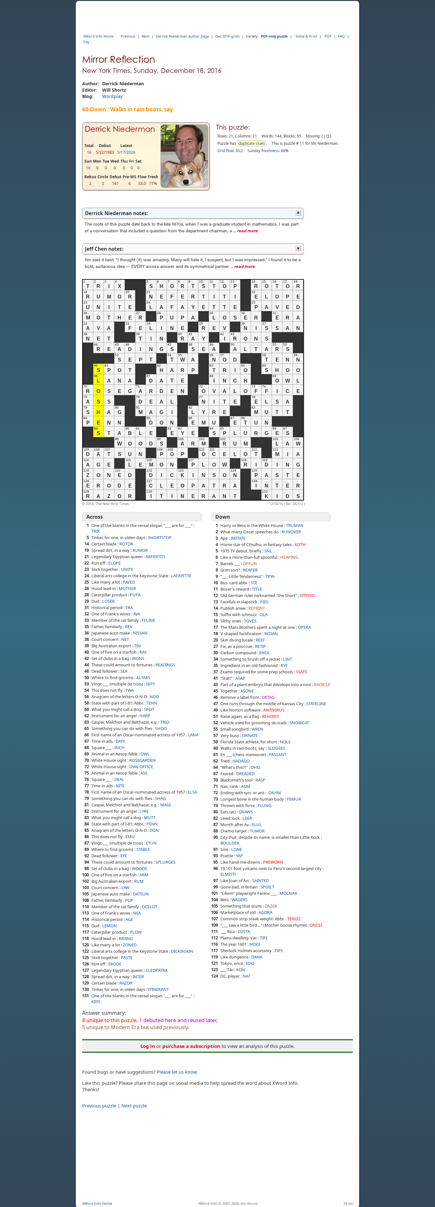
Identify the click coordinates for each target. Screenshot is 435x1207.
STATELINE (316, 703)
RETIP (260, 646)
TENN (151, 703)
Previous (128, 36)
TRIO (164, 722)
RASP (260, 780)
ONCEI (316, 925)
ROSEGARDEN (142, 760)
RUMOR (140, 550)
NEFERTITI (155, 556)
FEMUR (294, 799)
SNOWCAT (299, 723)
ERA (129, 607)
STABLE (143, 849)
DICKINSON (182, 951)
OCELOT (149, 906)
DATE (120, 741)
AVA (136, 614)
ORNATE (250, 735)
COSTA (244, 931)
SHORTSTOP (160, 537)
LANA (193, 735)
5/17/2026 (126, 152)
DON (154, 830)
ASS (143, 773)
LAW (125, 887)
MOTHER (127, 588)
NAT (246, 976)
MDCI (254, 944)
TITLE (257, 589)
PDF (328, 36)
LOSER (108, 601)
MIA (137, 913)
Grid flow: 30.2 (230, 150)
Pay (86, 41)
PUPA (135, 595)
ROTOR (126, 544)
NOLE (285, 742)
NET (125, 639)
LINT (287, 659)
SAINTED (260, 880)
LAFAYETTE (181, 576)
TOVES (250, 621)
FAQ (341, 36)
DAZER (271, 906)
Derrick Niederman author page (182, 36)
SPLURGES (165, 862)
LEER (247, 818)
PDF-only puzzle (274, 36)
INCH (119, 747)
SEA (123, 671)
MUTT (149, 817)
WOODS (139, 868)
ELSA (192, 792)
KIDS (95, 1001)
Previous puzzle (99, 1105)
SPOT (149, 709)
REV (128, 626)
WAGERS (239, 899)
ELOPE (114, 563)
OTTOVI (307, 595)
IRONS (138, 658)
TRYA (270, 576)
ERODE (114, 964)
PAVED (129, 582)
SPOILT (267, 887)
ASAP (240, 678)
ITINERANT (158, 989)
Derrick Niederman (120, 129)
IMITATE (238, 538)
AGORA (265, 912)
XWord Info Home (98, 36)
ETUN (151, 843)
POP (129, 900)
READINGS (165, 665)
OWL (145, 754)
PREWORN (273, 862)
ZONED (130, 945)
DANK (256, 957)
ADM (245, 786)
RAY (142, 652)
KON (240, 969)
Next (145, 36)
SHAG (160, 798)
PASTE (126, 957)
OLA (263, 614)
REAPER (250, 570)
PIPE (279, 950)
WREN (257, 729)
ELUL (257, 824)
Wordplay (112, 96)
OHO (255, 767)
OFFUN (250, 563)
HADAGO (241, 761)
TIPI (263, 938)
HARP (144, 716)
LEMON (109, 926)
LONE (236, 849)
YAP (239, 856)
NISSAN (140, 633)
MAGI (165, 805)
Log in (147, 1046)
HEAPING (289, 557)
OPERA (304, 627)
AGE (129, 919)
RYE (284, 665)
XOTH (300, 544)
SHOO (161, 728)
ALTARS (143, 677)
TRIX (95, 531)
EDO (250, 963)
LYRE (144, 811)
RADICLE (322, 684)
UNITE (127, 569)
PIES (264, 602)
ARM (143, 875)
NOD (154, 696)
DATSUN (141, 894)
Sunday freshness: (263, 150)
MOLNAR (288, 893)
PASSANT (277, 754)
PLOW (136, 932)
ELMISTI (228, 874)
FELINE (148, 620)
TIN (137, 646)
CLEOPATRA (157, 970)
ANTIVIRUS (273, 710)
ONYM (274, 793)
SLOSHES (276, 748)
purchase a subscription (191, 1046)
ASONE (247, 691)
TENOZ (293, 919)
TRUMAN (294, 525)
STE (254, 583)
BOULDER (229, 843)
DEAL (119, 779)
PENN (152, 824)
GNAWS (246, 812)
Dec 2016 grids (227, 36)
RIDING (126, 938)
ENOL (264, 653)
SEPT (150, 684)
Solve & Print (306, 36)
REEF (260, 640)
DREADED (245, 773)
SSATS (301, 672)
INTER (138, 976)
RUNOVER (291, 532)
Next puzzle (134, 1105)
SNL (268, 551)
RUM (139, 881)
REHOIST (270, 716)
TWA (129, 690)
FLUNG (264, 805)
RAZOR (125, 983)
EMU (130, 836)
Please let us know (177, 1072)
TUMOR (257, 831)
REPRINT (256, 608)
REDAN (271, 633)
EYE (123, 856)
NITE (120, 786)
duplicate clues (252, 143)
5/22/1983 (105, 152)
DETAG (268, 697)
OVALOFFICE (141, 766)
